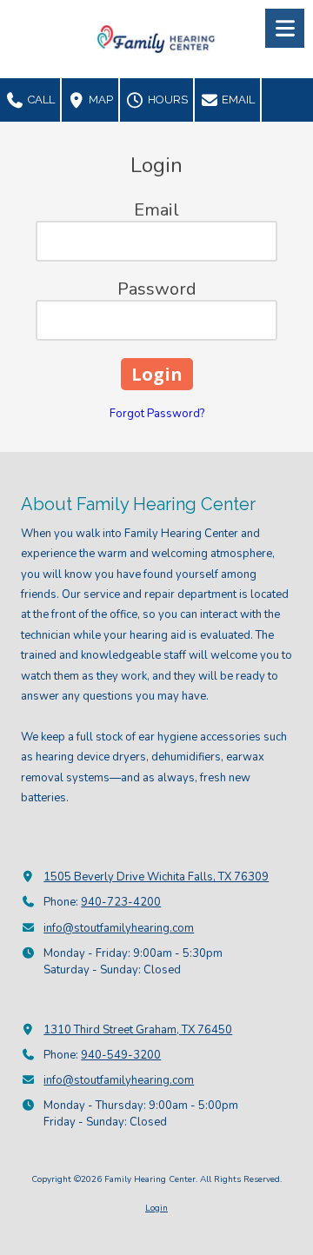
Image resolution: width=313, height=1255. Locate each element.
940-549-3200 (121, 1055)
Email (237, 99)
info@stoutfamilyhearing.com (118, 928)
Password (156, 289)
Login (156, 1208)
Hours (166, 99)
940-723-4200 (121, 902)
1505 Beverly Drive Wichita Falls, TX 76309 (156, 877)
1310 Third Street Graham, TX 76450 (137, 1030)
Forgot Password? (157, 414)
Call (40, 99)
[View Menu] (284, 28)
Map (99, 99)
